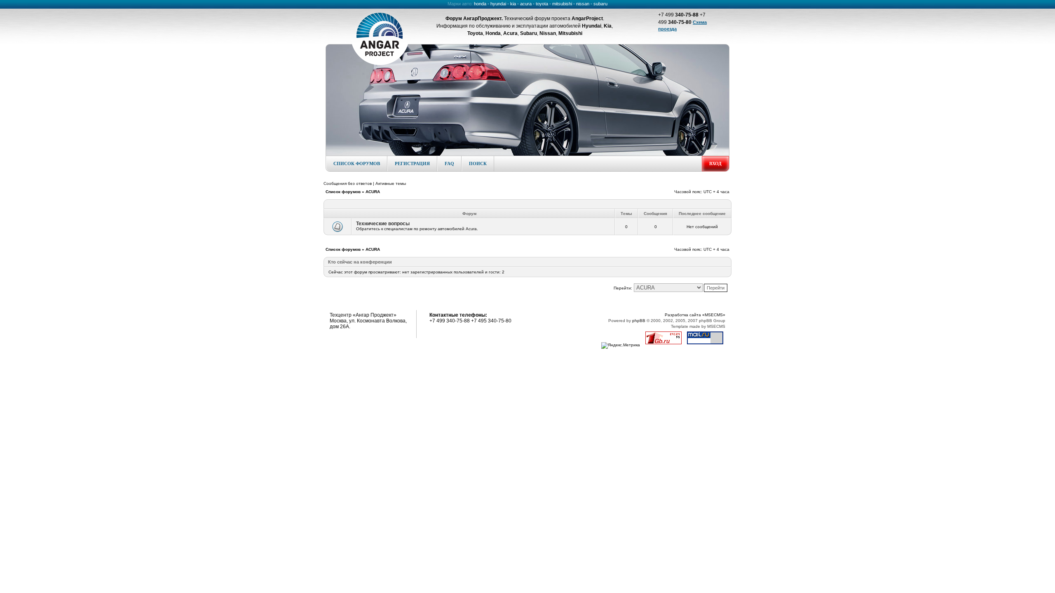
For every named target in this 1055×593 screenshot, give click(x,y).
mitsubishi (562, 3)
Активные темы (390, 183)
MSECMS (716, 326)
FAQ (449, 163)
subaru (600, 3)
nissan (582, 3)
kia (513, 3)
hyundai (498, 3)
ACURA (373, 191)
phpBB (638, 320)
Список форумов (356, 163)
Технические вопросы (383, 223)
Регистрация (412, 163)
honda (480, 3)
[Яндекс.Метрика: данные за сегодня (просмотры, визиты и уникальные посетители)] (620, 345)
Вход (715, 163)
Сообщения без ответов (348, 183)
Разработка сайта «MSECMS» (695, 315)
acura (526, 3)
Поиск (478, 163)
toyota (542, 3)
